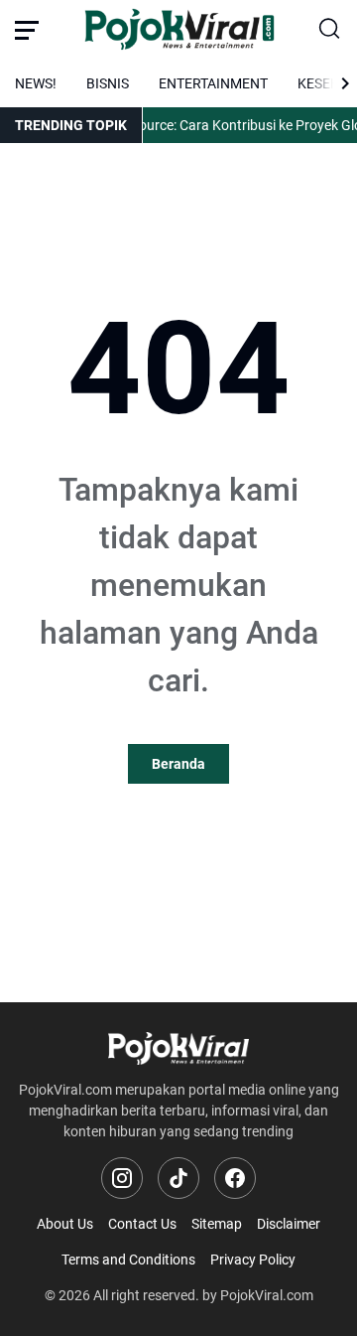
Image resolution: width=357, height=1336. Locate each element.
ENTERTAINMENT (213, 83)
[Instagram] (122, 1178)
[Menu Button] (27, 30)
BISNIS (107, 83)
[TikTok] (178, 1178)
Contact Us (142, 1224)
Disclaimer (288, 1224)
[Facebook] (235, 1178)
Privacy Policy (253, 1259)
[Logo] (178, 1048)
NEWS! (36, 83)
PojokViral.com (266, 1295)
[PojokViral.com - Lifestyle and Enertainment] (179, 30)
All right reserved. (146, 1295)
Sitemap (216, 1224)
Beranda (178, 764)
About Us (65, 1224)
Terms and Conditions (128, 1259)
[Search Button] (330, 30)
